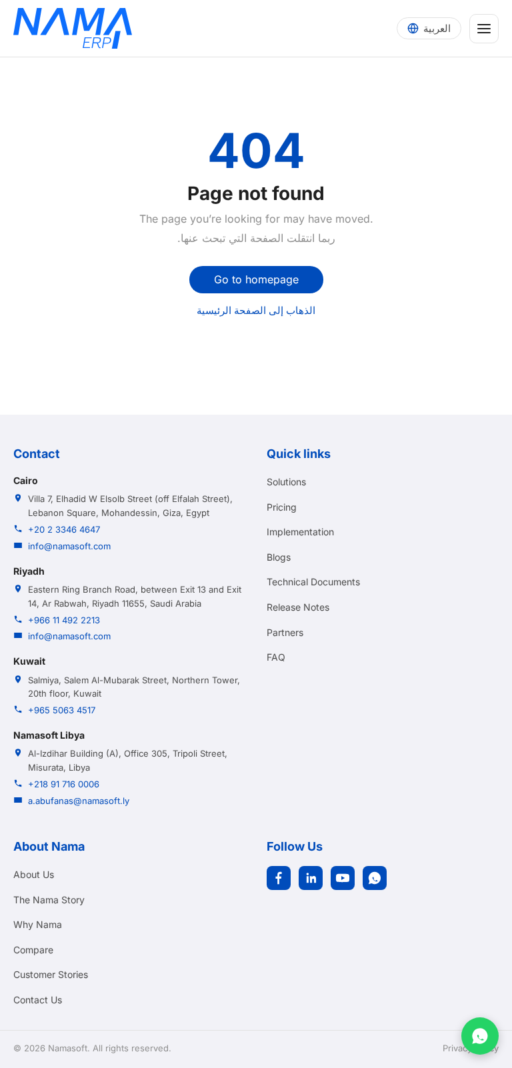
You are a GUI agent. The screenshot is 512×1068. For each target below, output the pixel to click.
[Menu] (484, 28)
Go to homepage (256, 279)
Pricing (282, 507)
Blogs (279, 557)
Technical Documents (313, 581)
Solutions (286, 481)
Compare (33, 949)
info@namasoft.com (69, 546)
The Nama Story (49, 899)
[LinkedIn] (311, 878)
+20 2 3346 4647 (64, 529)
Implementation (300, 531)
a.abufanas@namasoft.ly (78, 800)
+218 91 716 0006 (63, 784)
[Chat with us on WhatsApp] (480, 1036)
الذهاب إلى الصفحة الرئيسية (256, 310)
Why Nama (37, 924)
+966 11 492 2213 (64, 620)
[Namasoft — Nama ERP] (72, 28)
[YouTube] (343, 878)
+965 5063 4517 (61, 710)
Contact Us (37, 999)
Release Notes (298, 607)
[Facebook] (279, 878)
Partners (285, 632)
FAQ (276, 657)
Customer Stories (50, 974)
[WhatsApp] (375, 878)
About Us (33, 874)
